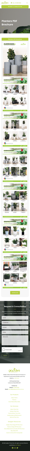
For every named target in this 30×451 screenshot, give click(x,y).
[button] (15, 6)
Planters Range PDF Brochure (14, 426)
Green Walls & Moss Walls (14, 401)
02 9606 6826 (16, 387)
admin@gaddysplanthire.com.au (16, 389)
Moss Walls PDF (14, 430)
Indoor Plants (14, 397)
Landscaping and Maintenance (14, 415)
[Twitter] (17, 448)
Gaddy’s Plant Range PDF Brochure (14, 424)
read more (16, 378)
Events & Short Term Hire (14, 413)
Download (15, 292)
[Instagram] (15, 448)
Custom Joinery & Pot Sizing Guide (14, 432)
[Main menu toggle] (27, 2)
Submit (5, 355)
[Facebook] (12, 448)
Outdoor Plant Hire (14, 411)
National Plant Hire (14, 417)
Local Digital (18, 445)
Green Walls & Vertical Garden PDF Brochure (14, 428)
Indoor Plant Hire (14, 409)
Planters (14, 399)
